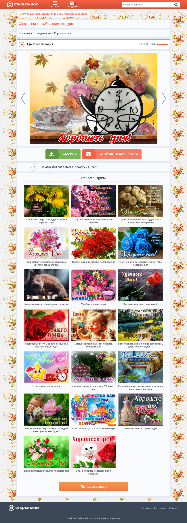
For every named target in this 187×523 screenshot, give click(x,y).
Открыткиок (25, 33)
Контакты (145, 508)
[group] (93, 44)
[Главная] (22, 4)
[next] (163, 98)
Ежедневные (43, 33)
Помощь (173, 508)
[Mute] (155, 44)
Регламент (160, 508)
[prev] (23, 98)
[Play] (21, 44)
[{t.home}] (24, 508)
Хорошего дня (62, 33)
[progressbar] (162, 44)
